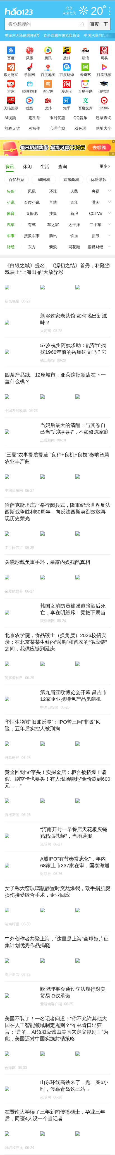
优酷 (29, 108)
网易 (104, 58)
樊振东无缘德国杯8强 (22, 35)
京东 (11, 91)
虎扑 (48, 108)
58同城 (44, 179)
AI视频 (10, 118)
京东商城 (71, 179)
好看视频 (104, 75)
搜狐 (66, 58)
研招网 (104, 91)
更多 (103, 166)
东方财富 (11, 75)
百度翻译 (66, 75)
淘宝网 (48, 91)
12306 (104, 108)
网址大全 (103, 128)
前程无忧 (12, 128)
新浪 (85, 58)
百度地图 (48, 75)
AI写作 (34, 128)
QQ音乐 (80, 118)
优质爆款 (98, 179)
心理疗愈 (57, 128)
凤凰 (29, 58)
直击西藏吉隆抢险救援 (62, 35)
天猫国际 (11, 108)
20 (97, 11)
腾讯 (48, 58)
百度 (11, 58)
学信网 (29, 75)
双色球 (80, 128)
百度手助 (85, 91)
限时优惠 (57, 118)
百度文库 (85, 108)
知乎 (66, 108)
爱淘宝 (66, 91)
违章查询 (103, 118)
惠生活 (34, 118)
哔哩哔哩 (29, 91)
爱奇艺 (85, 75)
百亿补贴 (16, 179)
